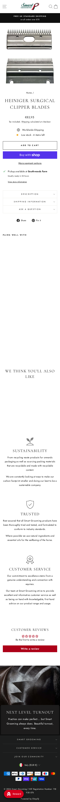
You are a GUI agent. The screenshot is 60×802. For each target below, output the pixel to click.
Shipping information (30, 201)
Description (30, 194)
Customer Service (29, 748)
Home (29, 92)
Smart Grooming (29, 739)
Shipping (26, 121)
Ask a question (30, 209)
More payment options (30, 163)
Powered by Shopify (30, 798)
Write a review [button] (30, 649)
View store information (17, 181)
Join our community (29, 756)
